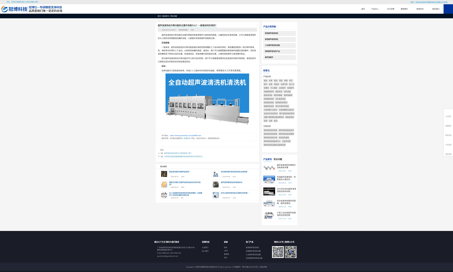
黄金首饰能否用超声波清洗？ (180, 172)
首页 (159, 16)
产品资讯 (267, 159)
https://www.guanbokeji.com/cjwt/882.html (185, 135)
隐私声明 (263, 267)
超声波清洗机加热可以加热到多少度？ (178, 153)
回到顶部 (448, 154)
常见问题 (184, 30)
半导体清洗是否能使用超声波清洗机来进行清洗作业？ (184, 156)
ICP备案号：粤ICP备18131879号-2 (245, 267)
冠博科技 (187, 138)
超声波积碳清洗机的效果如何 (231, 182)
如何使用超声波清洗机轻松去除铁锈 (234, 172)
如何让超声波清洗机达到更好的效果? (234, 193)
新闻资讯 (165, 16)
